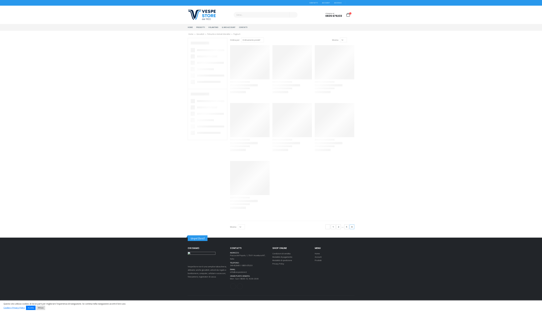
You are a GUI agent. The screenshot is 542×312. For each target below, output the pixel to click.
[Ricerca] (294, 15)
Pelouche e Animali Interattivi (218, 34)
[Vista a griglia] (349, 40)
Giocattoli (200, 34)
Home (190, 27)
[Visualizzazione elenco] (353, 40)
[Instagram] (352, 3)
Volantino (213, 27)
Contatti (313, 3)
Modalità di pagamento (282, 257)
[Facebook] (348, 3)
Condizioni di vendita (281, 253)
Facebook (233, 286)
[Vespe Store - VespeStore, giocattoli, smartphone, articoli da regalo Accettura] (202, 14)
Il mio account (228, 27)
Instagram (240, 286)
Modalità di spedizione (282, 260)
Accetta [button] (31, 307)
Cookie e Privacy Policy (14, 307)
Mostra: (335, 40)
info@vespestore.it (238, 272)
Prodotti (200, 27)
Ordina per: (235, 40)
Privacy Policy (278, 263)
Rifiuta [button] (40, 307)
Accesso (338, 3)
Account (326, 3)
